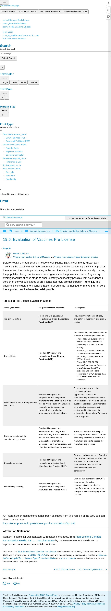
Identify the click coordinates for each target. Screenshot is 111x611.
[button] (10, 175)
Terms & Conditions (96, 604)
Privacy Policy (79, 604)
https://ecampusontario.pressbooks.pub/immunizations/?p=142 (39, 523)
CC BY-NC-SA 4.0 (38, 555)
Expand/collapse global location (106, 230)
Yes (8, 583)
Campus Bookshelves (39, 231)
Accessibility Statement (13, 607)
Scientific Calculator (15, 155)
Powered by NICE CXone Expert (44, 595)
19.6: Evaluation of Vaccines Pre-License (37, 551)
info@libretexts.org (66, 607)
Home (16, 231)
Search (7, 225)
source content (68, 558)
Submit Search (8, 58)
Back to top (8, 569)
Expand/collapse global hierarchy (6, 231)
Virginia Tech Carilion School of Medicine (79, 231)
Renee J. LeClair (21, 254)
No (18, 583)
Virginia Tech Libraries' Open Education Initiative (76, 257)
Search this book (7, 49)
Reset (4, 78)
